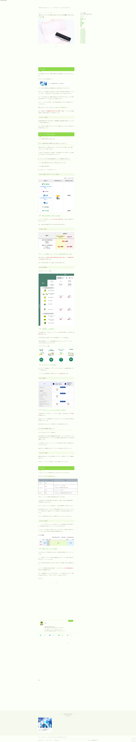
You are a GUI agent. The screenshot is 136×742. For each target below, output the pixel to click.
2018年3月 (82, 37)
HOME (39, 737)
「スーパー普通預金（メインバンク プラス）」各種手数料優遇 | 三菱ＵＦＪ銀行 (57, 254)
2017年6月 (82, 42)
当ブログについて (41, 740)
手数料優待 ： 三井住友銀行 (48, 328)
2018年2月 (82, 39)
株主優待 (82, 23)
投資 (81, 20)
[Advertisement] (56, 55)
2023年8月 (82, 30)
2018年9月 (82, 36)
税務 (81, 24)
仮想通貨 (82, 22)
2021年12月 (83, 31)
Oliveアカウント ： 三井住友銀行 (49, 364)
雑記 (81, 26)
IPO (52, 12)
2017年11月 (83, 40)
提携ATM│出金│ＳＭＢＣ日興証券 (49, 548)
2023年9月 (82, 29)
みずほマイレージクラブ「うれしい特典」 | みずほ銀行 (53, 410)
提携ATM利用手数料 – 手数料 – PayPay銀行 (51, 215)
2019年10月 (83, 34)
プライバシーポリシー (49, 740)
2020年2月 (82, 33)
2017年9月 (82, 41)
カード (81, 17)
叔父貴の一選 (83, 18)
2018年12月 (83, 35)
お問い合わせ (57, 740)
